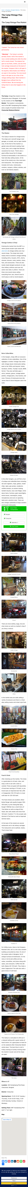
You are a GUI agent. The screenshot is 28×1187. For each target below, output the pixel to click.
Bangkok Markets (15, 10)
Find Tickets (15, 526)
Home (3, 10)
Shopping (8, 10)
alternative (5, 251)
